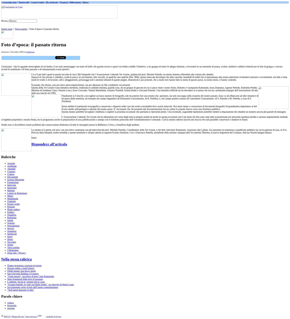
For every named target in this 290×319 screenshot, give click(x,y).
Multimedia (12, 198)
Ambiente (12, 166)
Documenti (12, 177)
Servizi (10, 228)
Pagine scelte (13, 204)
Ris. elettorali (52, 2)
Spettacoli (12, 234)
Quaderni (11, 215)
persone (11, 308)
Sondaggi (11, 231)
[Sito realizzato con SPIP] (41, 316)
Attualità (11, 168)
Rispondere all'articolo (49, 144)
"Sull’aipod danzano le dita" (20, 290)
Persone (11, 206)
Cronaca (11, 171)
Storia (10, 239)
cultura (10, 303)
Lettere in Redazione (17, 193)
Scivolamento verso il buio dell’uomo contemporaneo (32, 287)
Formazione (13, 182)
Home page (6, 29)
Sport (9, 236)
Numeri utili (24, 2)
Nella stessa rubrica (16, 259)
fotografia (11, 305)
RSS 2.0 (7, 316)
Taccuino (11, 242)
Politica (10, 212)
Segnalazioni (13, 225)
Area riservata (31, 316)
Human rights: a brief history (21, 268)
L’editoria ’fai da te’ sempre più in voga (26, 282)
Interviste (11, 185)
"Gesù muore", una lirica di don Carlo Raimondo (30, 276)
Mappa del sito (18, 316)
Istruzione (12, 187)
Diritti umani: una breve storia (21, 271)
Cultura (10, 174)
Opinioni (11, 201)
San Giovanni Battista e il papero (23, 273)
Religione (11, 217)
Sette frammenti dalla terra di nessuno (25, 279)
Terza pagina (21, 29)
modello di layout (54, 316)
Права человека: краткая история (24, 265)
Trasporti (64, 2)
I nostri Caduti (37, 2)
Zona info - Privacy (16, 253)
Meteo (10, 196)
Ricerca (4, 21)
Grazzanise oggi (9, 2)
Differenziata (75, 2)
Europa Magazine (15, 179)
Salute (10, 220)
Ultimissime (13, 250)
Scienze (11, 223)
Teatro (10, 244)
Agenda (11, 163)
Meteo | (85, 2)
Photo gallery (13, 209)
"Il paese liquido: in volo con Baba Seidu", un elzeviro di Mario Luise (40, 284)
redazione (30, 52)
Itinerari (11, 190)
